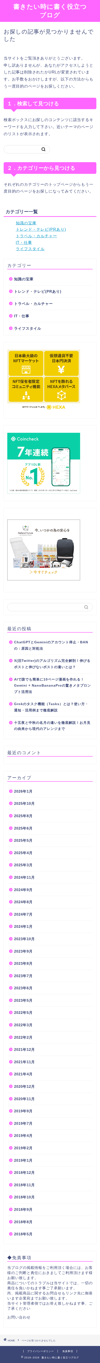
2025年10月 (24, 803)
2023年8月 (23, 963)
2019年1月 (23, 1160)
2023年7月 (23, 976)
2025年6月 (23, 828)
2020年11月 (24, 1099)
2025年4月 (23, 853)
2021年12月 (24, 1049)
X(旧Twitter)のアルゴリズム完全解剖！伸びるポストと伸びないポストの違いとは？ (52, 664)
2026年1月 (23, 791)
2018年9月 (23, 1209)
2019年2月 (23, 1148)
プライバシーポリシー (40, 1351)
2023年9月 (23, 951)
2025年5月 (23, 840)
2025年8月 (23, 816)
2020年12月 (24, 1086)
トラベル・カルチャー (36, 236)
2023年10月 (24, 939)
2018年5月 (23, 1234)
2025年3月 (23, 865)
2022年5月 (23, 1012)
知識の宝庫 (26, 223)
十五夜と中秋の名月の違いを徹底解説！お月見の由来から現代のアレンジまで (52, 726)
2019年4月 (23, 1135)
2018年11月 (24, 1185)
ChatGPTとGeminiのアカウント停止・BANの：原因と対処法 (51, 645)
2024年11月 (24, 877)
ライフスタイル (30, 249)
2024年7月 (23, 914)
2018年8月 (23, 1222)
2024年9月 (23, 890)
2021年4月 (23, 1074)
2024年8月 (23, 902)
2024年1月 (23, 926)
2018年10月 (24, 1197)
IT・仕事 (24, 242)
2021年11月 (24, 1062)
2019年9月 (23, 1111)
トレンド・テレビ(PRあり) (41, 229)
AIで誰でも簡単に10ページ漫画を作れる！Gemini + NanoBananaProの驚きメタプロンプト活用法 (52, 686)
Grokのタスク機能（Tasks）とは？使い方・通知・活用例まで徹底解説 (51, 707)
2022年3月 (23, 1025)
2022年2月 (23, 1037)
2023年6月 (23, 988)
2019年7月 (23, 1123)
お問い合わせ (19, 1317)
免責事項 (67, 1351)
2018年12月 (24, 1172)
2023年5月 (23, 1000)
